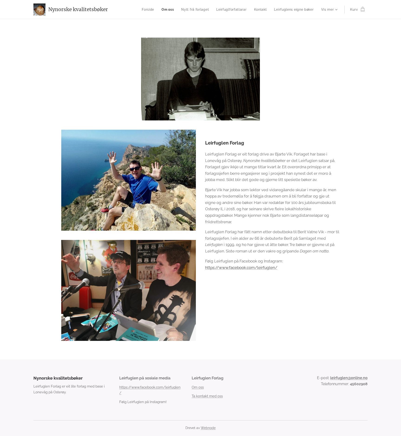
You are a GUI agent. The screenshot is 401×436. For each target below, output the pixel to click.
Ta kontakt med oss (207, 396)
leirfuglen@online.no (349, 378)
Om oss (198, 387)
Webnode (208, 428)
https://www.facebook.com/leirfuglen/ (241, 267)
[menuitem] (149, 9)
